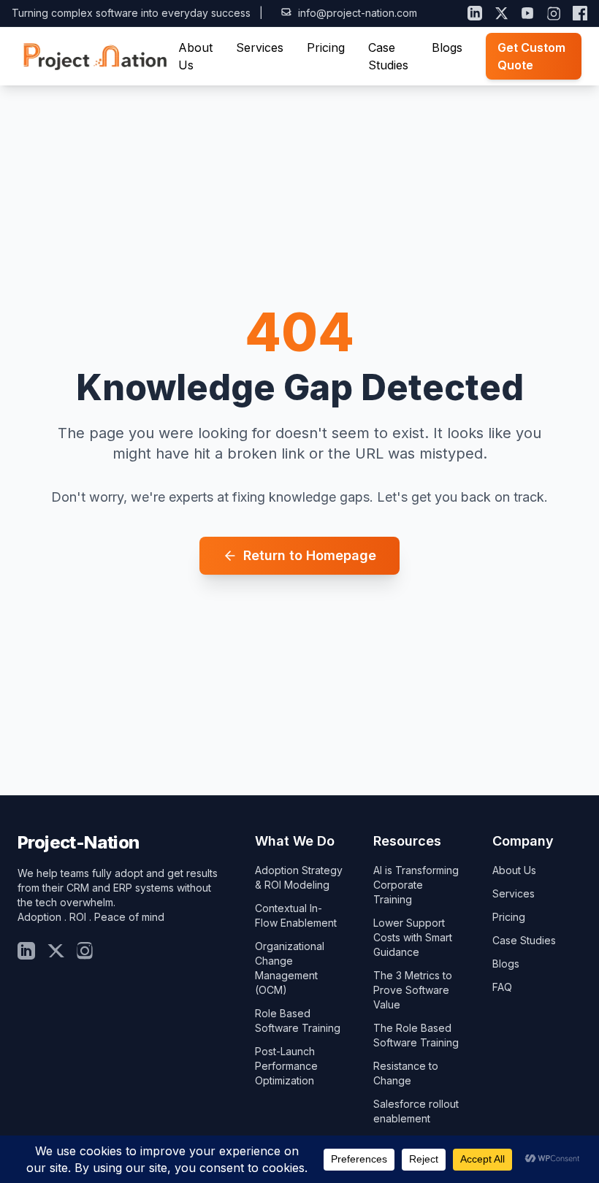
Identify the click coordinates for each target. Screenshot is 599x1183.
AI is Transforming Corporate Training (416, 885)
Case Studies (524, 940)
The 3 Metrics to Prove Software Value (412, 990)
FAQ (502, 987)
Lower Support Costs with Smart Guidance (412, 937)
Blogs (447, 47)
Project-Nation (79, 842)
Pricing (326, 47)
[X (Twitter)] (501, 13)
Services (259, 47)
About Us (514, 870)
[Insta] (85, 951)
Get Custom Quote (531, 56)
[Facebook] (580, 13)
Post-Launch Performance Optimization (286, 1066)
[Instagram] (553, 13)
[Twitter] (55, 951)
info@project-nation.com (357, 13)
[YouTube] (527, 13)
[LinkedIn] (475, 13)
